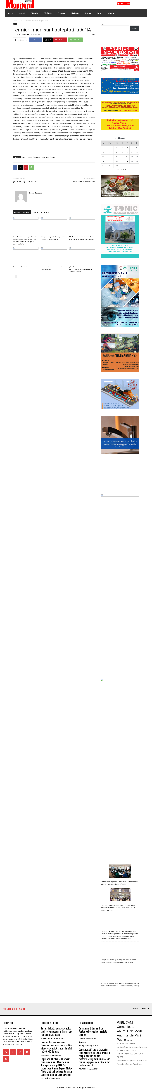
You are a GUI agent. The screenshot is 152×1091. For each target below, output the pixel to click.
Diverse (82, 1038)
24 (127, 161)
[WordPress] (6, 1059)
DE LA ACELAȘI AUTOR (40, 212)
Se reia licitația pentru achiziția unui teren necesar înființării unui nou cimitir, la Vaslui (119, 883)
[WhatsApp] (31, 167)
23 (123, 161)
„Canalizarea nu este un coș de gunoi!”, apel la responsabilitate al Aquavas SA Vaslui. (81, 269)
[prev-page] (14, 276)
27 (103, 166)
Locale (21, 21)
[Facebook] (15, 167)
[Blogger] (6, 1052)
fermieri (37, 157)
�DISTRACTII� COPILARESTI (24, 182)
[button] (137, 4)
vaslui (53, 157)
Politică (44, 1078)
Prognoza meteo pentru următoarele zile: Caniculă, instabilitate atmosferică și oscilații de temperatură (120, 984)
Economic (45, 1055)
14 (110, 157)
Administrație (47, 1038)
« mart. (117, 169)
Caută (103, 24)
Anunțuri (83, 1042)
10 (127, 152)
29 (117, 166)
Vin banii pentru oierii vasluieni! (23, 267)
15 (117, 157)
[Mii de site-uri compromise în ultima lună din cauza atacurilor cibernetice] (82, 226)
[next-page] (17, 276)
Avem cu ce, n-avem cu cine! (84, 182)
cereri (30, 157)
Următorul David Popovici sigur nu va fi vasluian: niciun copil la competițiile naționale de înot (118, 961)
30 (123, 166)
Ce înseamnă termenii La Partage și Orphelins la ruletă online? (93, 1031)
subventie (45, 157)
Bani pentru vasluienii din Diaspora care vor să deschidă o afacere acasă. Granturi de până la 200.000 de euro (118, 907)
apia (23, 157)
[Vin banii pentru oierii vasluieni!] (25, 256)
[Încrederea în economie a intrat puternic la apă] (54, 256)
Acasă (15, 21)
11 (132, 152)
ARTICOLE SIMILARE (21, 212)
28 (110, 166)
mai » (123, 169)
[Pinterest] (26, 167)
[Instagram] (20, 1052)
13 (103, 157)
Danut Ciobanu (24, 34)
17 (127, 157)
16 (123, 157)
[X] (20, 167)
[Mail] (27, 1052)
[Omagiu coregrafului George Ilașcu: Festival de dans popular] (54, 226)
